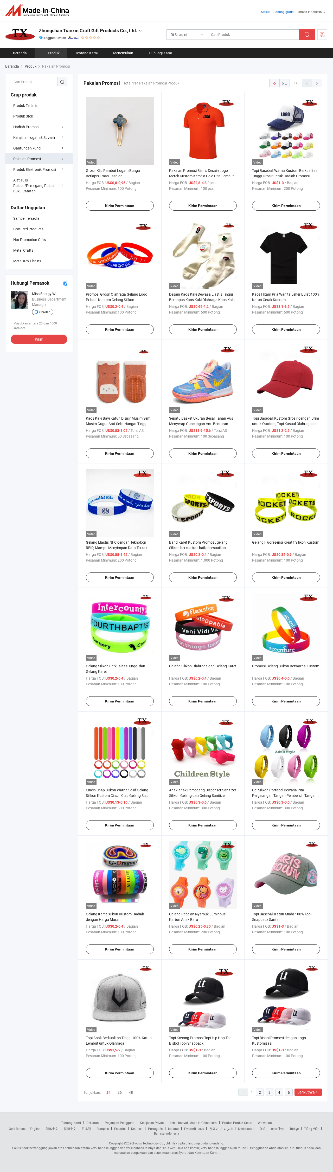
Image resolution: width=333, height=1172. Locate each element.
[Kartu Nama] (65, 283)
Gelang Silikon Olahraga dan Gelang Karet (202, 665)
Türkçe (294, 1129)
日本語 (86, 1129)
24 (108, 1092)
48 (131, 1092)
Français (103, 1129)
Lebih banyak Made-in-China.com (193, 1123)
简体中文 (52, 1129)
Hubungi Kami (160, 52)
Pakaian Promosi (27, 158)
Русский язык (194, 1129)
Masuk (265, 12)
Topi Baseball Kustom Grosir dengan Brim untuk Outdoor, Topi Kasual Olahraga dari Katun (285, 424)
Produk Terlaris (25, 105)
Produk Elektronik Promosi (34, 169)
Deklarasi (92, 1123)
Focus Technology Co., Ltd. (152, 1143)
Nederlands (246, 1129)
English (35, 1129)
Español (120, 1129)
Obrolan (44, 312)
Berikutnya (306, 1092)
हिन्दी (262, 1129)
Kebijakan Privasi (152, 1123)
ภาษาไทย (277, 1129)
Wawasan (265, 1123)
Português (155, 1129)
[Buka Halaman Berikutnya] (317, 83)
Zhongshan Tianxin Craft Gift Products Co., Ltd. (88, 30)
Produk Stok (23, 116)
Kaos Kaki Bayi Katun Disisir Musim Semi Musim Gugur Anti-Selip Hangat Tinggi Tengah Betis (118, 424)
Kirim (39, 339)
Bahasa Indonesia (166, 1133)
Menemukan (123, 52)
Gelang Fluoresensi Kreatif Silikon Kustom (285, 542)
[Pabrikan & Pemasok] (38, 10)
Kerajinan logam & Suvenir (34, 137)
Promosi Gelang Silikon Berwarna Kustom (285, 665)
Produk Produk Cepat (237, 1123)
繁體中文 (70, 1129)
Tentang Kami (86, 52)
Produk (54, 52)
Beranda (20, 52)
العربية (228, 1129)
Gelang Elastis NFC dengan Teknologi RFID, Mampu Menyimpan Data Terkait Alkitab (117, 548)
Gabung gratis (283, 12)
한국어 (214, 1129)
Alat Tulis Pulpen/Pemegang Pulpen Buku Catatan (34, 185)
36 (120, 1092)
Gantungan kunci (27, 148)
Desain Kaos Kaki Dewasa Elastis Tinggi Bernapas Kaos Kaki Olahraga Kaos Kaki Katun (201, 300)
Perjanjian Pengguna (120, 1123)
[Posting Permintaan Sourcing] (322, 34)
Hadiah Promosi (26, 126)
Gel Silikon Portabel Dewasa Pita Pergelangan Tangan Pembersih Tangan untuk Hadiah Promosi (284, 795)
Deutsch (137, 1129)
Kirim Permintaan (119, 206)
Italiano (173, 1129)
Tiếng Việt (311, 1129)
